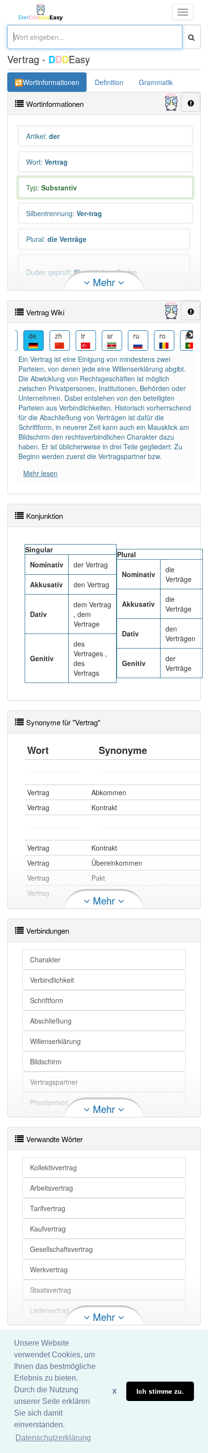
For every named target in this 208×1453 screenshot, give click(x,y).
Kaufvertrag (48, 1228)
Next (190, 335)
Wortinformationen (51, 82)
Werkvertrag (49, 1269)
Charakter (45, 959)
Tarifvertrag (47, 1208)
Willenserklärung (55, 1041)
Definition (109, 82)
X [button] (114, 1391)
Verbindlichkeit (52, 980)
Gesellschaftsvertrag (61, 1249)
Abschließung (51, 1021)
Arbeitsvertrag (51, 1188)
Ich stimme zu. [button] (160, 1391)
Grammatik (156, 82)
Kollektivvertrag (53, 1167)
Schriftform (46, 1000)
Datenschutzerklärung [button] (53, 1438)
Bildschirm (45, 1061)
